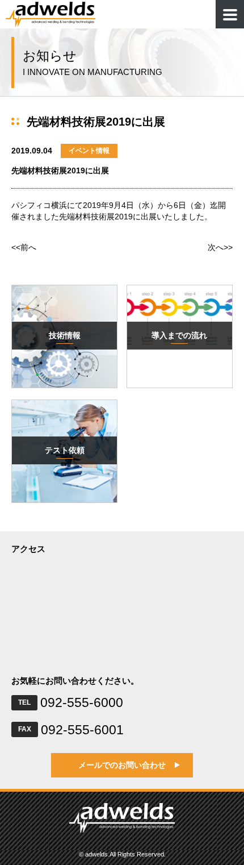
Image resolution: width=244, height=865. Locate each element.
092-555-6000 (81, 702)
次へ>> (220, 247)
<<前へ (23, 247)
